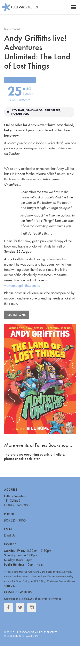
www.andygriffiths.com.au (22, 285)
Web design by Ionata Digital (21, 636)
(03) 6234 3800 (15, 520)
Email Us (9, 535)
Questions (16, 315)
